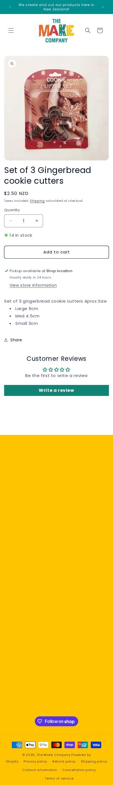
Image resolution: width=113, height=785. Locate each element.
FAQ (15, 704)
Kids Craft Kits (25, 613)
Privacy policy (35, 761)
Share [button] (16, 340)
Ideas (16, 663)
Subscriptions (25, 625)
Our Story (20, 566)
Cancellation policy (79, 770)
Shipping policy (94, 761)
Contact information (39, 770)
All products (23, 692)
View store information (33, 285)
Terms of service (59, 778)
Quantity (12, 210)
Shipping (37, 201)
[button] (11, 30)
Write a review (56, 390)
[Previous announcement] (10, 7)
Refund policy (64, 761)
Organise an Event (30, 650)
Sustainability (24, 579)
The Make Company (53, 755)
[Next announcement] (103, 7)
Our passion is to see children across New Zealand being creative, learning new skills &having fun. (54, 547)
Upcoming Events (29, 638)
